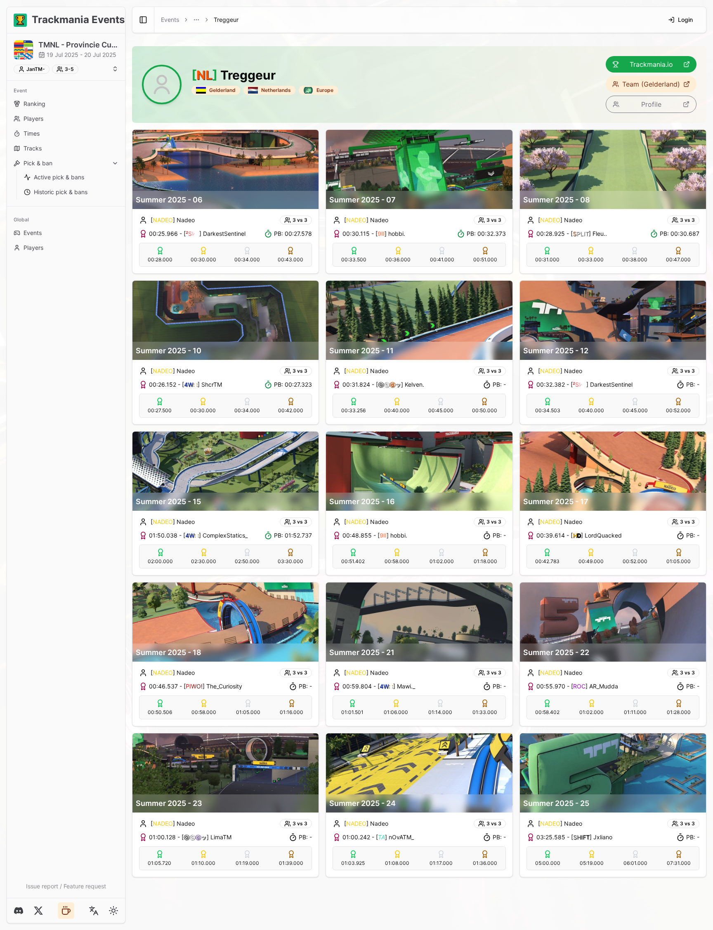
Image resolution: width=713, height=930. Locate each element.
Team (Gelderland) (651, 84)
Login (685, 19)
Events (33, 232)
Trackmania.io (651, 64)
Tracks (33, 148)
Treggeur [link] (226, 19)
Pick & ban (38, 163)
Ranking (34, 103)
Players (33, 118)
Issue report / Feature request (66, 886)
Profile (651, 104)
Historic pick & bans (60, 191)
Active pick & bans (59, 177)
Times (32, 133)
